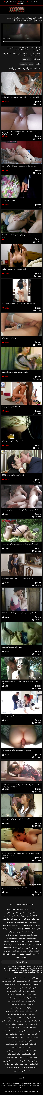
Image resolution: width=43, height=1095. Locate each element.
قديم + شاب (36, 919)
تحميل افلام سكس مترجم (12, 978)
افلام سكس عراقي (8, 1021)
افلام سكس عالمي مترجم (14, 1024)
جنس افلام (23, 1064)
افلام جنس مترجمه (8, 981)
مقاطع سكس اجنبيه (24, 1031)
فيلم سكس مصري (27, 1004)
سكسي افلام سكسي (9, 1031)
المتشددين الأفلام (31, 913)
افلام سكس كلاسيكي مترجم (27, 1051)
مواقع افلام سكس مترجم (29, 1067)
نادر (29, 944)
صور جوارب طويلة (11, 935)
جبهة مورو (33, 909)
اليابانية (9, 913)
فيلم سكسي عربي (11, 1034)
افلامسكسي (37, 981)
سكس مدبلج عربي (12, 988)
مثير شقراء (12, 944)
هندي (37, 948)
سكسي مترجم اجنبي (28, 1001)
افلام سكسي (33, 1064)
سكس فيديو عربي (12, 1011)
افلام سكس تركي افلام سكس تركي (21, 904)
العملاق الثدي (11, 909)
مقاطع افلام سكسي (19, 1061)
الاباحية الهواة (33, 1)
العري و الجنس (8, 919)
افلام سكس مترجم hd (30, 984)
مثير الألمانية (7, 925)
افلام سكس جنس (31, 1024)
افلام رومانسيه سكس (24, 981)
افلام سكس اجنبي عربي (33, 1021)
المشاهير (23, 941)
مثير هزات (7, 951)
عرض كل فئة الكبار (21, 962)
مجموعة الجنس (32, 935)
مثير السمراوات (17, 925)
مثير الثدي (6, 928)
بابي (15, 919)
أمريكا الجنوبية (29, 948)
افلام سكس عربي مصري (13, 984)
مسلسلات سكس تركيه (26, 64)
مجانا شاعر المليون (33, 916)
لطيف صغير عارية (10, 1)
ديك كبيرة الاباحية (18, 948)
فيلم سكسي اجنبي (12, 1027)
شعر (38, 928)
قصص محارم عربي (30, 1057)
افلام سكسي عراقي (14, 991)
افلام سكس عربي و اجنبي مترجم (21, 1041)
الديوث (6, 941)
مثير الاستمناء (21, 916)
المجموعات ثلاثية (12, 938)
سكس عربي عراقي (29, 991)
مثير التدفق (15, 951)
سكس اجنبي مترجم (31, 1037)
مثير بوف (13, 928)
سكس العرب (7, 1061)
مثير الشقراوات (11, 922)
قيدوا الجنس (10, 932)
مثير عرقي (36, 925)
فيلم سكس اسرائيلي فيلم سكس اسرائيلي (21, 998)
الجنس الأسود (14, 941)
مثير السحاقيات (22, 922)
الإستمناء (21, 928)
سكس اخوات (16, 1047)
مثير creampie (30, 928)
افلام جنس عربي (32, 1034)
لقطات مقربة (36, 944)
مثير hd (22, 1)
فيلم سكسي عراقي (12, 1067)
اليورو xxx (6, 954)
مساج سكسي (11, 1051)
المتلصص (7, 916)
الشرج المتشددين (18, 913)
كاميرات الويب (31, 938)
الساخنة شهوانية (34, 951)
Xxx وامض (14, 954)
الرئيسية (21, 1078)
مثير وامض (22, 935)
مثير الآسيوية (22, 3)
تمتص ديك (20, 909)
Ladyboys (36, 954)
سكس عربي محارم (11, 1064)
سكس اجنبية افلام (14, 1054)
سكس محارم (33, 988)
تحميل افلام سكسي (14, 1014)
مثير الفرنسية (22, 944)
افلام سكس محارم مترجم (21, 1071)
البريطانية (24, 951)
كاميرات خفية (33, 922)
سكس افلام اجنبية (34, 1061)
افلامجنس (20, 1021)
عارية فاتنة (27, 919)
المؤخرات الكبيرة (21, 957)
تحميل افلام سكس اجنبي (14, 1057)
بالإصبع (22, 954)
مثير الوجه (22, 938)
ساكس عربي (14, 1004)
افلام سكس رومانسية (14, 994)
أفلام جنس (23, 988)
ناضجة (27, 909)
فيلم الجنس (37, 1031)
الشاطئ (28, 954)
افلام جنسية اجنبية (14, 1001)
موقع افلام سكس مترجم (31, 978)
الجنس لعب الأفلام (30, 932)
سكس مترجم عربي (28, 1014)
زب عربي (22, 1034)
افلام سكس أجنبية (12, 1044)
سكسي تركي (26, 1047)
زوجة (20, 919)
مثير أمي (5, 944)
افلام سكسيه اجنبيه (28, 1054)
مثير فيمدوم (19, 932)
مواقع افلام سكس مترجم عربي (21, 1007)
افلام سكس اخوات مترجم (14, 1037)
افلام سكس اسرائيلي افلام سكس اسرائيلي (21, 1017)
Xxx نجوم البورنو (33, 941)
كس (13, 916)
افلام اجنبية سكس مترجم (28, 1011)
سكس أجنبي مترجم (29, 994)
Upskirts (7, 948)
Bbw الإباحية (28, 925)
